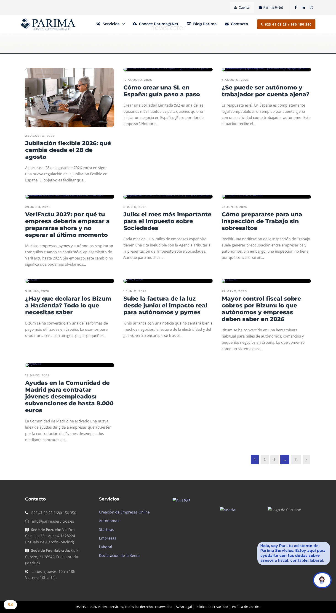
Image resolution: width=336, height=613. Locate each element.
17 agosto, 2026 (137, 79)
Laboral (105, 546)
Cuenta (244, 7)
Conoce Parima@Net (159, 24)
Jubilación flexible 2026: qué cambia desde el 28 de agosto (68, 150)
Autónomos (109, 520)
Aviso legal (184, 607)
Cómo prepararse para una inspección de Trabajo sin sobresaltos (262, 221)
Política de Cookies (246, 607)
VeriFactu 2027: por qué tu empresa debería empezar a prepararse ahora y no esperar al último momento (67, 224)
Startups (106, 529)
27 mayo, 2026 (234, 291)
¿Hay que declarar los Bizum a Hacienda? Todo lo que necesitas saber (68, 305)
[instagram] (311, 7)
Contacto (239, 24)
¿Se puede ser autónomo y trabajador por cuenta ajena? (265, 91)
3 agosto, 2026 (235, 79)
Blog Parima (205, 24)
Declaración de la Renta (119, 555)
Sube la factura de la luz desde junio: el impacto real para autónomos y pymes (165, 305)
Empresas (107, 538)
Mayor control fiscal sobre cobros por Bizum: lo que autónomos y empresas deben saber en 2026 (261, 308)
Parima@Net (273, 7)
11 (296, 459)
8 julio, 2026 (135, 207)
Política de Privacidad (212, 607)
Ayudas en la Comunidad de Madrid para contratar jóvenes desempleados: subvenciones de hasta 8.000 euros (69, 396)
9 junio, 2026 (37, 291)
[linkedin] (303, 7)
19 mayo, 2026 (37, 375)
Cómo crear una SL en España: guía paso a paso (161, 91)
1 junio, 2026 (135, 291)
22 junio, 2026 (235, 207)
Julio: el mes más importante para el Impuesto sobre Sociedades (167, 221)
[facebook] (296, 7)
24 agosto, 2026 (40, 135)
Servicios (111, 24)
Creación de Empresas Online (124, 512)
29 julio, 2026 (38, 207)
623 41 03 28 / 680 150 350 (288, 24)
